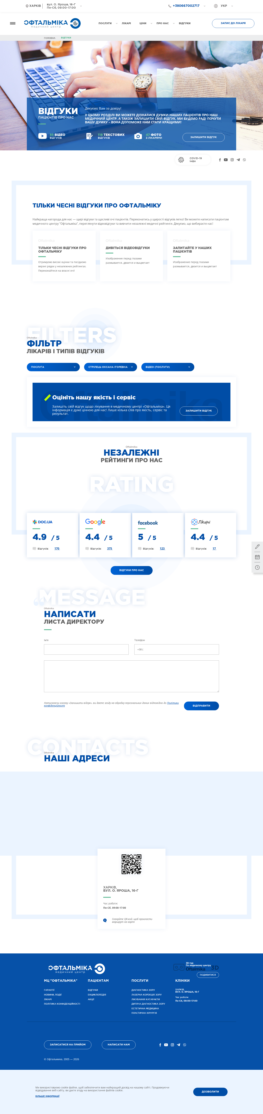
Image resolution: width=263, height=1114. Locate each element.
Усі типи (149, 376)
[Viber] (244, 159)
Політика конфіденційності (62, 1004)
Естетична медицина (145, 1008)
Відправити (201, 706)
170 (57, 548)
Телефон (139, 640)
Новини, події (53, 995)
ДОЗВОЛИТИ (210, 1092)
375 (110, 548)
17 (214, 548)
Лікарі (48, 999)
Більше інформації (47, 1096)
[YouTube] (225, 159)
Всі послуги (37, 376)
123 (162, 548)
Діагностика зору (143, 990)
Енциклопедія (97, 995)
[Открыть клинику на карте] (131, 867)
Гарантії (49, 990)
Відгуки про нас (131, 570)
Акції (91, 999)
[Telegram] (238, 159)
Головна (49, 38)
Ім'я (46, 640)
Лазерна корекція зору (147, 995)
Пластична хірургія (144, 1013)
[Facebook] (220, 159)
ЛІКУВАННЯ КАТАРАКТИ (146, 999)
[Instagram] (232, 159)
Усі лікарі (93, 376)
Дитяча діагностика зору (148, 1004)
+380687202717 (184, 12)
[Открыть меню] (13, 23)
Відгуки (93, 990)
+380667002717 (186, 5)
